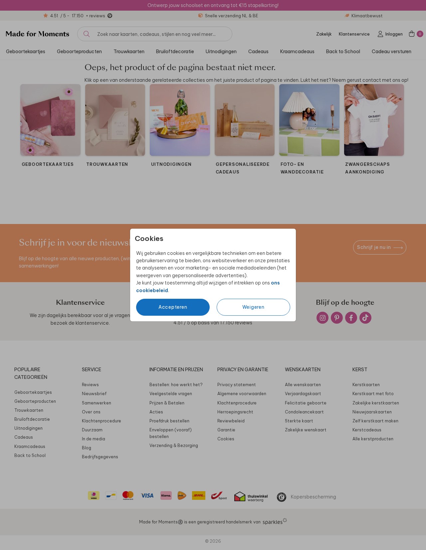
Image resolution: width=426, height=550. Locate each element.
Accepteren (172, 307)
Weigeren (253, 307)
